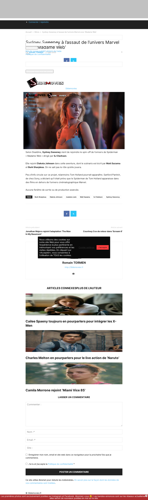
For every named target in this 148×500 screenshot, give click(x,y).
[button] (26, 116)
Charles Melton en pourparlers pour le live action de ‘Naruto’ (72, 358)
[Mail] (73, 274)
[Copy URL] (80, 214)
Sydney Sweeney (113, 197)
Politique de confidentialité (38, 54)
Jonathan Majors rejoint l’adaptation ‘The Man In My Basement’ (48, 232)
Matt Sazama (85, 197)
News (31, 97)
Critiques (33, 104)
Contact (32, 111)
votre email (31, 68)
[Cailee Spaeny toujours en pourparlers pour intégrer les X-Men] (74, 304)
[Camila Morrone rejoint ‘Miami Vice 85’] (74, 373)
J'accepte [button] (102, 247)
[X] (73, 214)
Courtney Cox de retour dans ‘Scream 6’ (102, 231)
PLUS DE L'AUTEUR (88, 288)
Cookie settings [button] (86, 247)
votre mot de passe (68, 44)
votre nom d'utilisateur (36, 41)
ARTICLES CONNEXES (61, 288)
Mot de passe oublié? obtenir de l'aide (43, 51)
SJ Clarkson (98, 197)
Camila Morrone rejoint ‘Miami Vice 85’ (55, 390)
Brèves (32, 100)
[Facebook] (67, 214)
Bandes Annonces (37, 107)
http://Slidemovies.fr (74, 267)
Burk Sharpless (40, 197)
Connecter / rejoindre (39, 22)
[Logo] (36, 98)
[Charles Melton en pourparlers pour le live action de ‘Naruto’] (74, 341)
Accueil (32, 93)
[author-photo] (74, 258)
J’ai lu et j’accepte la (51, 464)
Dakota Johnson (56, 197)
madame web (71, 197)
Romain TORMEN (74, 262)
